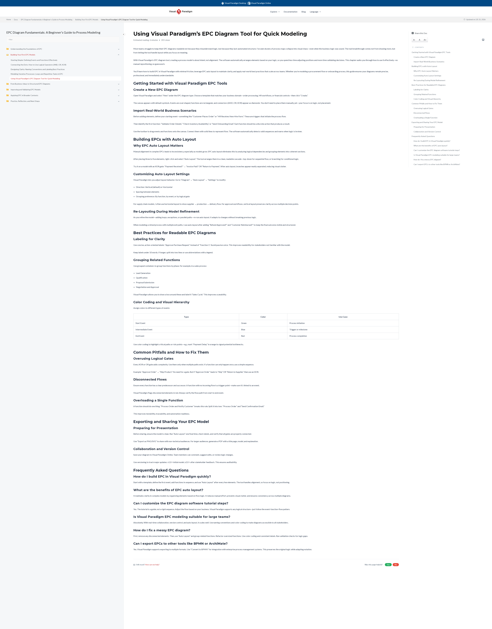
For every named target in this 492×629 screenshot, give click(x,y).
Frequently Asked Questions (423, 136)
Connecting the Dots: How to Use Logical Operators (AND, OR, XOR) (38, 65)
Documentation (290, 11)
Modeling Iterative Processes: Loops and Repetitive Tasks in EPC (37, 74)
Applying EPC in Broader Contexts (24, 95)
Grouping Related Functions (425, 94)
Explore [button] (273, 11)
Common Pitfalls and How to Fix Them (427, 103)
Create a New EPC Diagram (424, 57)
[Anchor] (229, 83)
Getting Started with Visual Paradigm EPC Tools (431, 52)
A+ (425, 39)
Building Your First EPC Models (23, 55)
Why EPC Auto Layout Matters (426, 71)
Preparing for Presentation (424, 127)
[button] (278, 12)
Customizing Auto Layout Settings (427, 75)
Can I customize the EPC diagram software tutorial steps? (437, 150)
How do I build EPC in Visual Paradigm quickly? (432, 141)
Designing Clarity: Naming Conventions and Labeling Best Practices (38, 69)
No (396, 564)
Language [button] (314, 11)
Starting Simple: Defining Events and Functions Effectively (34, 60)
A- (414, 39)
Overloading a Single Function (425, 118)
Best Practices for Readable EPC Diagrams (429, 85)
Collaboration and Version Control (427, 132)
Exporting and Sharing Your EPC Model (427, 122)
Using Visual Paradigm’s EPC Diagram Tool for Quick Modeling (35, 79)
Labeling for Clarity (421, 89)
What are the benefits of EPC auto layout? (431, 145)
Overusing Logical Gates (423, 108)
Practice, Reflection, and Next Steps (25, 101)
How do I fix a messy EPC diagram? (427, 159)
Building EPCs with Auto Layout (424, 66)
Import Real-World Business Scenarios (429, 62)
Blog (303, 11)
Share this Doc (421, 33)
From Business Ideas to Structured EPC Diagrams (30, 84)
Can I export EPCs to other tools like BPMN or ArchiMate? (437, 164)
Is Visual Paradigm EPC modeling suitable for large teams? (437, 155)
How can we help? (152, 564)
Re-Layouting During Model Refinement (429, 80)
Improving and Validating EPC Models (25, 90)
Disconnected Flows (422, 113)
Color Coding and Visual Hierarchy (427, 99)
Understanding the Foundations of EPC (26, 49)
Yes (388, 564)
